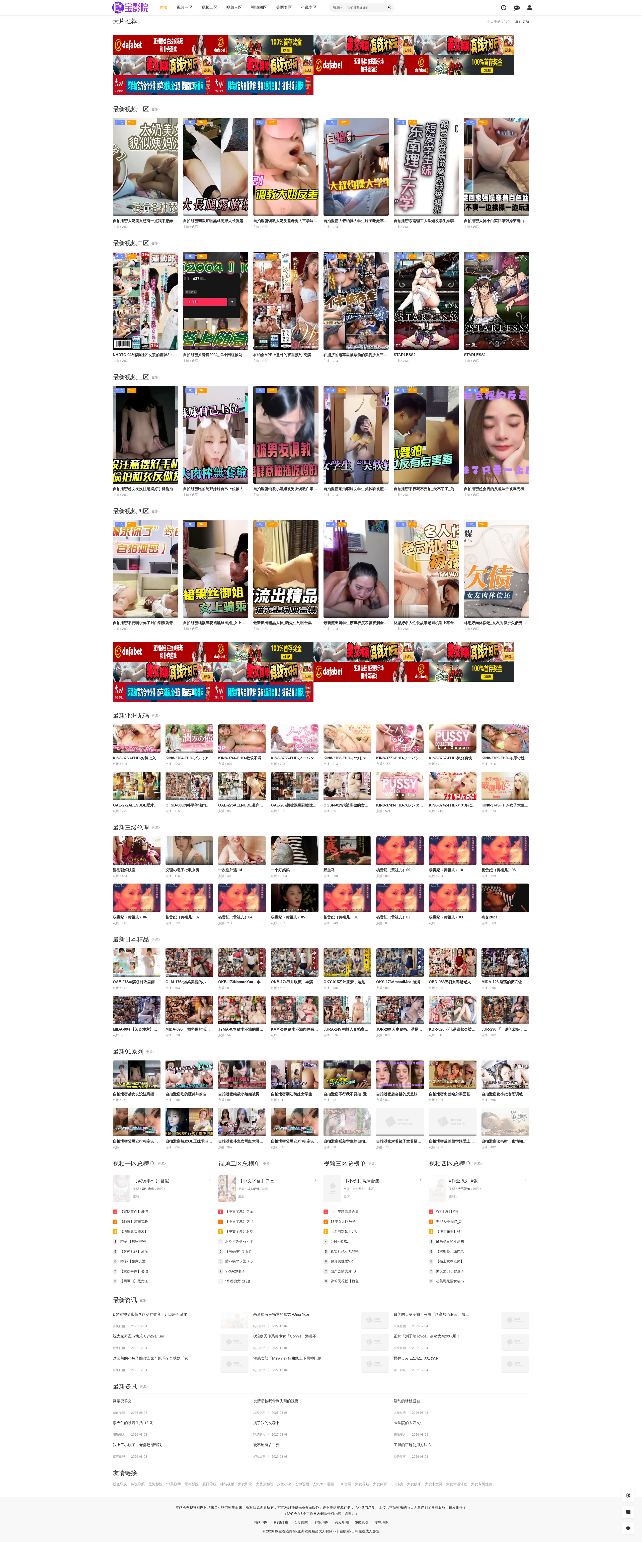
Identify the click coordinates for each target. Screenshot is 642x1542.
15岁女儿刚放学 (340, 1222)
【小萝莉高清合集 (362, 1180)
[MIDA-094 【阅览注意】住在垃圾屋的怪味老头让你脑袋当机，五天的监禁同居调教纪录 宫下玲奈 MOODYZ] (136, 1010)
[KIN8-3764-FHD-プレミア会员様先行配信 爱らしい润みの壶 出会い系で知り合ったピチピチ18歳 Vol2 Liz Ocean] (189, 738)
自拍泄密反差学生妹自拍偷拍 (348, 1141)
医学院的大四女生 (409, 1423)
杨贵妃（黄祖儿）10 (446, 870)
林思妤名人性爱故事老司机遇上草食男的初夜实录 (435, 623)
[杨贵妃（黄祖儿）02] (400, 898)
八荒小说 (284, 1484)
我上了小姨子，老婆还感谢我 (137, 1445)
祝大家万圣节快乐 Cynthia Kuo (138, 1336)
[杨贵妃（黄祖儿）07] (189, 898)
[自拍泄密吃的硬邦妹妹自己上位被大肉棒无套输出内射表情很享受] (189, 1074)
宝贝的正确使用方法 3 (412, 1445)
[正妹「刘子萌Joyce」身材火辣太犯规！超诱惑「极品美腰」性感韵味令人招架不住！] (515, 1342)
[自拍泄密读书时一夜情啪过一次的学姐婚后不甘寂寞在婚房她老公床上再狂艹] (505, 1122)
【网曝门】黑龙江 (131, 1281)
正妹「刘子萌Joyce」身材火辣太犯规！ (427, 1336)
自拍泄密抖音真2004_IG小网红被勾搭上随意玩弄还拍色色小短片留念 (241, 355)
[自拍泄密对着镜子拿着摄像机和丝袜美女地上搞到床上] (400, 1122)
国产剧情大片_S (340, 1271)
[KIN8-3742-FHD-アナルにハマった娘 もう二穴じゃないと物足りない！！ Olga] (452, 786)
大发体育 (380, 1484)
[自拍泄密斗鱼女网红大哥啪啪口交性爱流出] (242, 1122)
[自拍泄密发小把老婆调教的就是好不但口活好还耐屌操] (505, 1074)
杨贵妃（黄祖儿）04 (235, 917)
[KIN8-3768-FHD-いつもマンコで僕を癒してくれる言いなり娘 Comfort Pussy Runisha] (347, 738)
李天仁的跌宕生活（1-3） (134, 1423)
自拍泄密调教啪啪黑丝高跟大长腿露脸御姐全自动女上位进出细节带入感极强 (247, 221)
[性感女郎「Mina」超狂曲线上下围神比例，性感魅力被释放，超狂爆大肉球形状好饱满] (375, 1364)
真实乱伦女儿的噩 (342, 1251)
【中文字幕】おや (237, 1231)
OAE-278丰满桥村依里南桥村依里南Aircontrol (152, 982)
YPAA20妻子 (232, 1271)
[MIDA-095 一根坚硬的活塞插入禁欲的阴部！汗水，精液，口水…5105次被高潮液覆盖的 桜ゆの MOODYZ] (189, 1010)
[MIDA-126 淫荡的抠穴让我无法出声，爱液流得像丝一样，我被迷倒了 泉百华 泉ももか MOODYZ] (505, 962)
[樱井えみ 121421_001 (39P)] (515, 1364)
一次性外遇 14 (230, 870)
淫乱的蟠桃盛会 (407, 1401)
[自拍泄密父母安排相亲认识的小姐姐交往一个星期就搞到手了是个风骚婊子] (136, 1122)
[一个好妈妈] (294, 850)
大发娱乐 (414, 1484)
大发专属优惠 (481, 1484)
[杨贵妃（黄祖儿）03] (452, 898)
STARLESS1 (475, 355)
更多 (154, 109)
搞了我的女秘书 (266, 1423)
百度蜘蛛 (301, 1522)
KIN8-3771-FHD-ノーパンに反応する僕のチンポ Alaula (422, 758)
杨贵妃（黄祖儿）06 (130, 917)
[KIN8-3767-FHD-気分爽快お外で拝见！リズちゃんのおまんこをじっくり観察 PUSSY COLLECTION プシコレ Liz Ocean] (452, 738)
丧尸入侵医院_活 (446, 1222)
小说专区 (309, 7)
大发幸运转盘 (456, 1484)
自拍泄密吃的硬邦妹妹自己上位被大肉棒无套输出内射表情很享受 (237, 489)
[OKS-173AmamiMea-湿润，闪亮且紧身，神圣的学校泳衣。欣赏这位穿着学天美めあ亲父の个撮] (400, 962)
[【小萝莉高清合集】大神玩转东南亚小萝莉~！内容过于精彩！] (332, 1188)
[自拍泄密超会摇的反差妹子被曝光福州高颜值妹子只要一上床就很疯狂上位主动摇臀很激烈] (400, 1074)
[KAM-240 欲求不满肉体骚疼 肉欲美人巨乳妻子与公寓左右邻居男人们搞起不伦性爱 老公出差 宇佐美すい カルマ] (294, 1010)
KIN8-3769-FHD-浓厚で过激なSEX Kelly (517, 758)
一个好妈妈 (280, 870)
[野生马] (347, 850)
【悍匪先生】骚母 (447, 1231)
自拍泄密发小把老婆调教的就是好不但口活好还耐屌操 (527, 1094)
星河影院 (155, 1484)
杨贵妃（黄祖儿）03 (446, 917)
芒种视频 (302, 1484)
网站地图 (261, 1522)
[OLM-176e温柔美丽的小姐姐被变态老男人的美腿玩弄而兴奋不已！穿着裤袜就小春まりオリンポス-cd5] (189, 962)
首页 (164, 7)
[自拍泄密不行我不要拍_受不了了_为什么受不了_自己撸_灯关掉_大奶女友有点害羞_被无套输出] (347, 1074)
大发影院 (245, 1484)
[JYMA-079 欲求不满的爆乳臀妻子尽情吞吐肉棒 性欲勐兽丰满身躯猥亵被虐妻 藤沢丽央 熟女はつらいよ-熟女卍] (242, 1010)
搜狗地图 (381, 1522)
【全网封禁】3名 (341, 1231)
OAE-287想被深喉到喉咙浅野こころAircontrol (310, 805)
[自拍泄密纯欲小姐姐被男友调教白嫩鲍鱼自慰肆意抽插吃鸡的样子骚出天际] (242, 1074)
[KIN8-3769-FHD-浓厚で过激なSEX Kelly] (505, 738)
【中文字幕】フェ (256, 1180)
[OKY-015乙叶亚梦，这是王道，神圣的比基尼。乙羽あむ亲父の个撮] (347, 962)
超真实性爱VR (339, 1261)
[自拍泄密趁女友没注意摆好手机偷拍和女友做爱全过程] (136, 1074)
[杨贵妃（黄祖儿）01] (347, 898)
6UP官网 (344, 1484)
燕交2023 (489, 917)
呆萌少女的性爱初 (447, 1241)
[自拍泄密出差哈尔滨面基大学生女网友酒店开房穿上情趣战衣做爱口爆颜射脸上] (452, 1074)
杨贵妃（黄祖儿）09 (393, 870)
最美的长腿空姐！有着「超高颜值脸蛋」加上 (431, 1314)
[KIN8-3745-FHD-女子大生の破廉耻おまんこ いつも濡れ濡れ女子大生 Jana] (505, 786)
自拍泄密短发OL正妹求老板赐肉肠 (194, 1141)
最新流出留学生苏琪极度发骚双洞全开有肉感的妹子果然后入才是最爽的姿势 (387, 623)
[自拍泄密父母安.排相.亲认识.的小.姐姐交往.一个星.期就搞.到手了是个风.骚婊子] (294, 1122)
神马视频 (227, 1484)
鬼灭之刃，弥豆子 (447, 1271)
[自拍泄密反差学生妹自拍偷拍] (347, 1122)
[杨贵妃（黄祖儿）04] (242, 898)
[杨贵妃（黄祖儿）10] (452, 850)
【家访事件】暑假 (151, 1180)
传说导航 (138, 1484)
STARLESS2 (405, 355)
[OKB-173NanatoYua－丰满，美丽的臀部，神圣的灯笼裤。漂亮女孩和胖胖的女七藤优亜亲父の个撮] (242, 962)
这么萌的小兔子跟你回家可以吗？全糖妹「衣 (150, 1358)
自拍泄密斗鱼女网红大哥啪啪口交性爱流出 (254, 1141)
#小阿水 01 (336, 1241)
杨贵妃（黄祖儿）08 (499, 870)
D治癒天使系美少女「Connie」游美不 (284, 1336)
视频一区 (185, 7)
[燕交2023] (505, 898)
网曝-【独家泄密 (130, 1241)
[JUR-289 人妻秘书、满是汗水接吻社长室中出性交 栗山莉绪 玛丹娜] (400, 1010)
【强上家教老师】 (447, 1261)
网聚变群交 (122, 1401)
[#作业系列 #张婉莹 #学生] (437, 1188)
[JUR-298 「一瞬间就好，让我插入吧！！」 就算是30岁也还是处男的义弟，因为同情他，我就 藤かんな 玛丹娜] (505, 1010)
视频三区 (234, 7)
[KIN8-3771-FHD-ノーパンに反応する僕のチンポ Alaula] (400, 738)
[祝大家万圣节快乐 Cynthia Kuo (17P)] (234, 1342)
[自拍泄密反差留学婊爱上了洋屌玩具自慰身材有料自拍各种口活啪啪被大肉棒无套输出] (452, 1122)
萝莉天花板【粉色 (342, 1281)
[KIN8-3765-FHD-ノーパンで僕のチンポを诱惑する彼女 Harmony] (294, 738)
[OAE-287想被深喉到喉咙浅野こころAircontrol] (294, 786)
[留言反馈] (517, 8)
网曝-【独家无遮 (130, 1261)
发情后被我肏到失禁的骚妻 (275, 1401)
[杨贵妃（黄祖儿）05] (294, 898)
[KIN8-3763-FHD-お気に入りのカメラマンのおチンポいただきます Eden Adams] (136, 738)
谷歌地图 (321, 1522)
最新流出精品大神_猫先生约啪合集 (282, 623)
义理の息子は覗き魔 (182, 870)
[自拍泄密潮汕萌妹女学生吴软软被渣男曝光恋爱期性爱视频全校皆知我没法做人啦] (294, 1074)
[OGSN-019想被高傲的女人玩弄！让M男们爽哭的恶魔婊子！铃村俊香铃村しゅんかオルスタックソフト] (347, 786)
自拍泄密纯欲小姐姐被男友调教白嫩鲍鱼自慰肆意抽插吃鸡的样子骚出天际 (315, 489)
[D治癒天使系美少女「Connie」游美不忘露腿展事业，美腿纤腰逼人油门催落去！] (375, 1342)
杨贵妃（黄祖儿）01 (341, 917)
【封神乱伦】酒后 (131, 1251)
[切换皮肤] (628, 1512)
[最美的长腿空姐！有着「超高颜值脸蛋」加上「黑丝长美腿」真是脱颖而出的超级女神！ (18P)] (515, 1320)
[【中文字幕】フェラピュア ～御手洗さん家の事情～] (227, 1188)
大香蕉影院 (264, 1484)
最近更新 (522, 21)
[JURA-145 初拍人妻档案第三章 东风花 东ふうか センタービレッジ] (347, 1010)
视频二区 (209, 7)
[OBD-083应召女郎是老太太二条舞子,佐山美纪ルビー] (452, 962)
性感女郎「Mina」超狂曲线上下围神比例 (287, 1358)
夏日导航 (209, 1484)
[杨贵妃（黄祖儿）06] (136, 898)
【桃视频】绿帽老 (447, 1251)
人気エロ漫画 (323, 1484)
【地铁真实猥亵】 (131, 1231)
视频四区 (259, 7)
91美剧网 (173, 1484)
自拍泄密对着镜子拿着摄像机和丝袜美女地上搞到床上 (421, 1141)
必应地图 (342, 1522)
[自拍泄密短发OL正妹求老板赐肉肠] (189, 1122)
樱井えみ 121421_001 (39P (416, 1358)
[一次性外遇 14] (242, 850)
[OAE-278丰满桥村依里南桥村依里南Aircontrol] (136, 962)
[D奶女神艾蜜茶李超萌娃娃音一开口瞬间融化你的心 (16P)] (234, 1320)
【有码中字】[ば (235, 1251)
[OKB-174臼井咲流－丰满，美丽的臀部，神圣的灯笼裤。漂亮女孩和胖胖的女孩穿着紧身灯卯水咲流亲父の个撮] (294, 962)
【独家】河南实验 (131, 1222)
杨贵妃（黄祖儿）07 (183, 917)
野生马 (329, 870)
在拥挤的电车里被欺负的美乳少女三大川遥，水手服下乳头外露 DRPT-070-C (387, 355)
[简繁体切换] (628, 1495)
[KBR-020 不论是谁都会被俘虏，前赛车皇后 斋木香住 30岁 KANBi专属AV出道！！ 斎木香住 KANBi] (452, 1010)
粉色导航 (120, 1484)
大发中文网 (433, 1484)
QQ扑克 (397, 1484)
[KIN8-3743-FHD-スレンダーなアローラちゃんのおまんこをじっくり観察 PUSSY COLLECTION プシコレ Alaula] (400, 786)
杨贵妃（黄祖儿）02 (393, 917)
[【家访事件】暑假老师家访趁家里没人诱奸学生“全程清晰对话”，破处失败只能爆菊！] (121, 1188)
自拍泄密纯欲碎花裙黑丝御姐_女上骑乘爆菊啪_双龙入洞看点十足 (237, 623)
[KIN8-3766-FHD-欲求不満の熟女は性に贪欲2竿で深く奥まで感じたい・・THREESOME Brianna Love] (242, 738)
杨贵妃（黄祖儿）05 (288, 917)
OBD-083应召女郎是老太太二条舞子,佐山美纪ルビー (473, 982)
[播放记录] (503, 8)
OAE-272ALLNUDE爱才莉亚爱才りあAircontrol (153, 805)
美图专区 (284, 7)
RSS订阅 (281, 1522)
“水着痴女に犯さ (235, 1281)
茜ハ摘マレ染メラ (237, 1261)
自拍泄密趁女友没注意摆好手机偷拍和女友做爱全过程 (158, 489)
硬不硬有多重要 (266, 1445)
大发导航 (362, 1484)
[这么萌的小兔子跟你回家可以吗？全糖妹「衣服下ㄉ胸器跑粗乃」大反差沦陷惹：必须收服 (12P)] (234, 1364)
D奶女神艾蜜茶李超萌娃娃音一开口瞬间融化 (150, 1314)
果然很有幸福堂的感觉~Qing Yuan (281, 1314)
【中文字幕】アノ (237, 1222)
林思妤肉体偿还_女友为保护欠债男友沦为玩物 (502, 623)
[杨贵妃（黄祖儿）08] (505, 850)
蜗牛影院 (192, 1484)
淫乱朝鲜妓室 (124, 870)
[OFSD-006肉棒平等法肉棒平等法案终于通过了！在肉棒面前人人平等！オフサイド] (189, 786)
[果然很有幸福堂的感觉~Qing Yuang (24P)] (375, 1320)
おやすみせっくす (237, 1241)
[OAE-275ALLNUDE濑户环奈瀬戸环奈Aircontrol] (242, 786)
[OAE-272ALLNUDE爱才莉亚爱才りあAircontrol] (136, 786)
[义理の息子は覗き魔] (189, 850)
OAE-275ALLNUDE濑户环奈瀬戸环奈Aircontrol (259, 805)
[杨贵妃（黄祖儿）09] (400, 850)
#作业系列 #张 (463, 1180)
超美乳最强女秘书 (447, 1281)
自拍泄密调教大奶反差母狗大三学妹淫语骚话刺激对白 (298, 221)
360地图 (361, 1522)
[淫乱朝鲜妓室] (136, 850)
